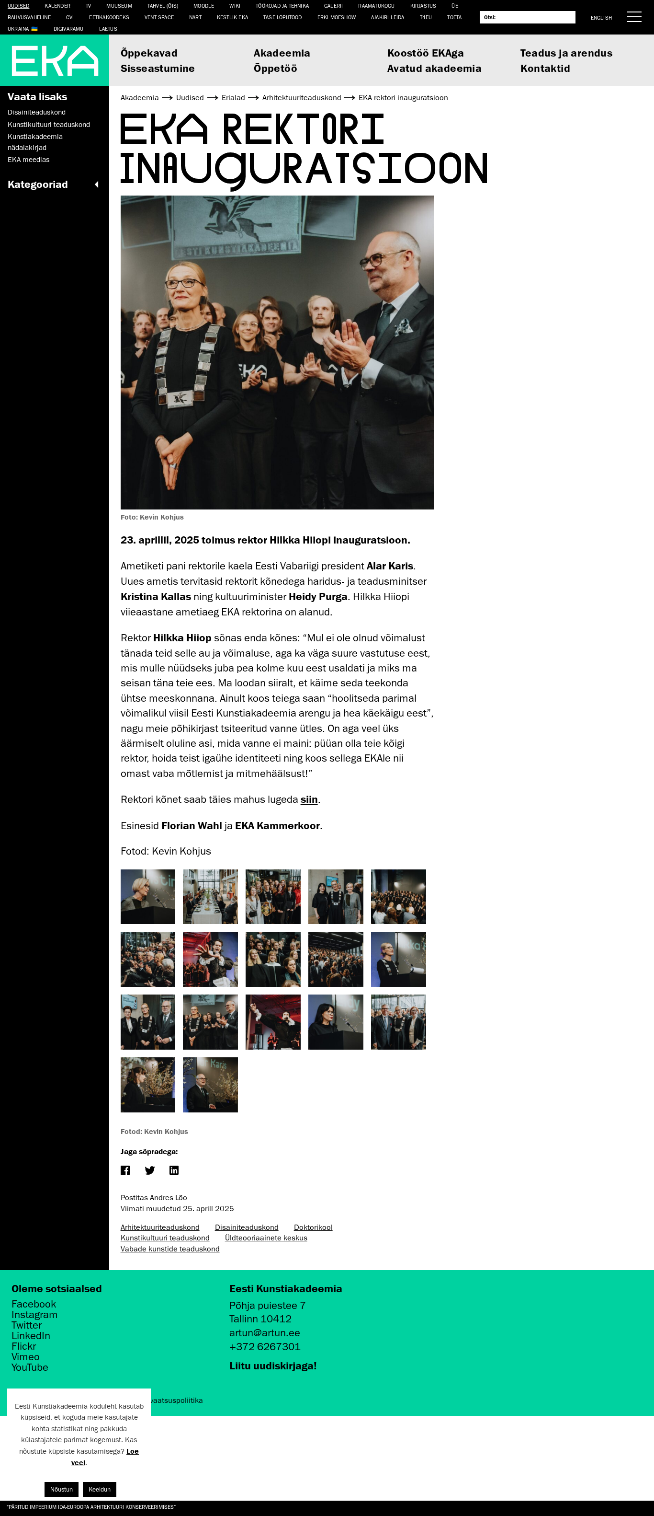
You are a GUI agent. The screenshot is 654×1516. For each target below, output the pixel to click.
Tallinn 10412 (260, 1318)
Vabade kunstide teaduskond (170, 1249)
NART (195, 17)
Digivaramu (69, 28)
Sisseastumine (158, 68)
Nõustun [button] (61, 1489)
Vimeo (25, 1357)
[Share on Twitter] (149, 1171)
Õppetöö (275, 68)
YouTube (29, 1367)
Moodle (203, 5)
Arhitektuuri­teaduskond (160, 1227)
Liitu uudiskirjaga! (273, 1365)
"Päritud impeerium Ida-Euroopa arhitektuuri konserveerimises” (91, 1507)
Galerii (333, 5)
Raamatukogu (376, 5)
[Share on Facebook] (125, 1171)
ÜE (454, 5)
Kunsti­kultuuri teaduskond (49, 124)
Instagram (34, 1314)
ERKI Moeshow (336, 17)
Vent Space (159, 17)
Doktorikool (313, 1227)
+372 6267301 (265, 1346)
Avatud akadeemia (434, 68)
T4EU (426, 17)
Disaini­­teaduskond (37, 112)
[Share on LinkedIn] (174, 1171)
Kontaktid (545, 68)
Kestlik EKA (232, 17)
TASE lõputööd (282, 17)
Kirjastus (423, 5)
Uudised (18, 5)
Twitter (26, 1325)
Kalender (57, 5)
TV (88, 5)
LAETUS (108, 28)
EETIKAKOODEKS (109, 17)
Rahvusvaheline (29, 17)
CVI (70, 17)
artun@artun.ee (264, 1332)
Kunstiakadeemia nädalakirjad (35, 141)
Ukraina (18, 28)
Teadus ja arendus (566, 52)
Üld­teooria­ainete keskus (266, 1238)
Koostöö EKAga (425, 52)
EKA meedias (28, 159)
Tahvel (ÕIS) (162, 5)
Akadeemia (282, 52)
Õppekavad (149, 52)
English (601, 17)
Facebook (33, 1304)
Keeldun (100, 1489)
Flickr (23, 1346)
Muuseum (119, 5)
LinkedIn (30, 1336)
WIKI (234, 5)
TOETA (454, 17)
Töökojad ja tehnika (282, 5)
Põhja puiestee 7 (267, 1305)
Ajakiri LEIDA (388, 17)
